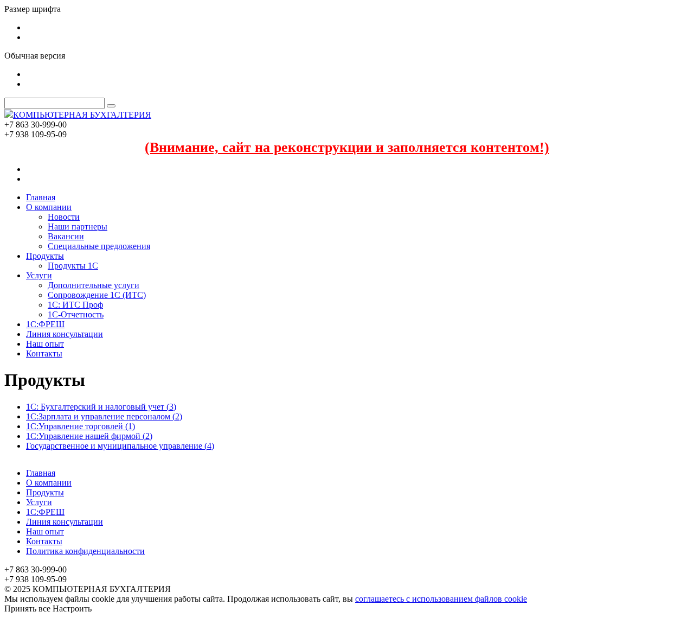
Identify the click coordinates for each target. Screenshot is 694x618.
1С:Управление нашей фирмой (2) (89, 436)
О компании (49, 207)
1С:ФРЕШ (45, 324)
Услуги (39, 275)
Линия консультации (64, 334)
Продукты (45, 255)
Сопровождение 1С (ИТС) (97, 295)
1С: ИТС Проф (75, 304)
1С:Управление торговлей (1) (80, 426)
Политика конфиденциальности (85, 551)
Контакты (44, 353)
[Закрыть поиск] (111, 105)
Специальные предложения (99, 246)
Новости (64, 216)
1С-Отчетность (76, 314)
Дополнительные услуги (93, 285)
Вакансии (66, 236)
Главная (40, 197)
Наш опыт (45, 343)
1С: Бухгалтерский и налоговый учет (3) (101, 406)
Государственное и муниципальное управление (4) (120, 445)
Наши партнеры (77, 226)
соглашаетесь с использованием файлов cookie (441, 598)
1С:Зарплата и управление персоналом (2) (104, 416)
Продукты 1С (73, 265)
